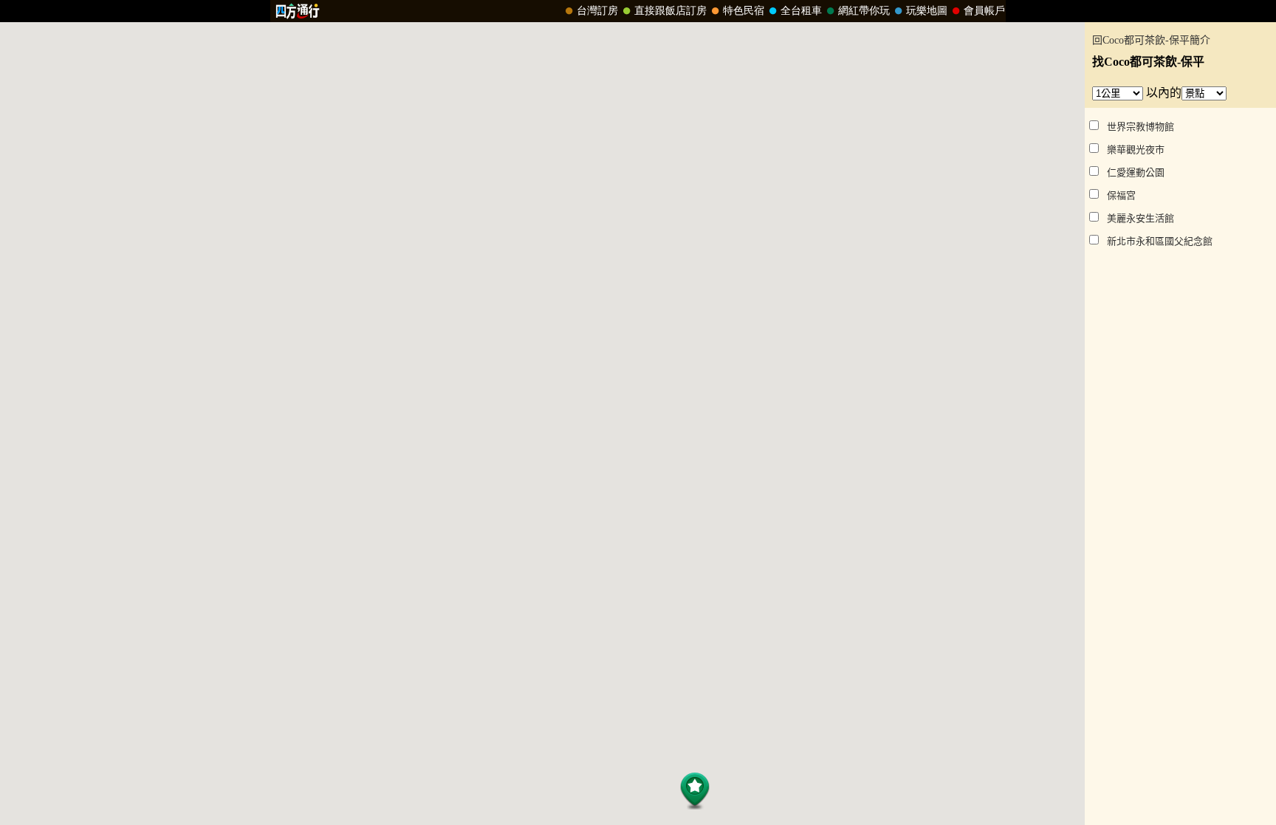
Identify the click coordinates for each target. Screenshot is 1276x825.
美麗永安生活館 (1140, 218)
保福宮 (1121, 195)
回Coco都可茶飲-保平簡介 (1151, 40)
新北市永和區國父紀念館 (1159, 241)
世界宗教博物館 (1140, 126)
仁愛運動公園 (1135, 172)
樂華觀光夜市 (1135, 149)
